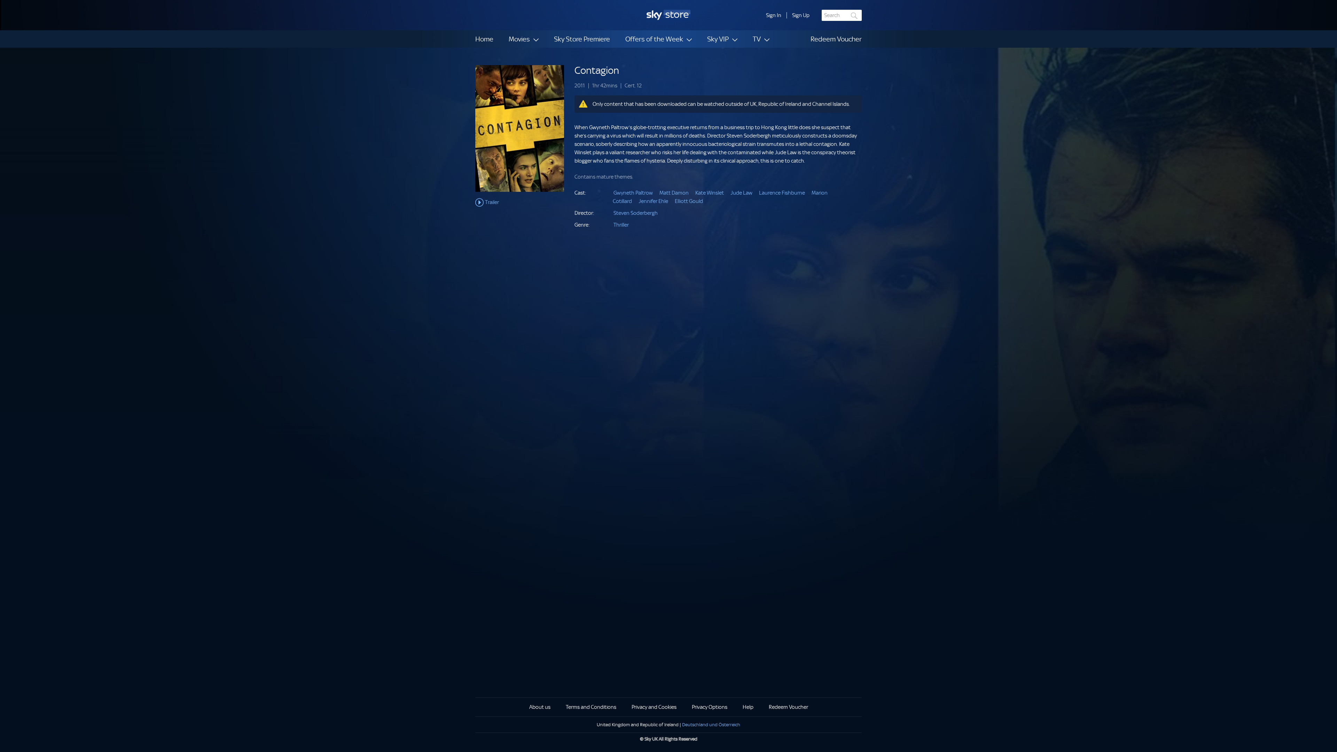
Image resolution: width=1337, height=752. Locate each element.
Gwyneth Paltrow (633, 193)
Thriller (621, 225)
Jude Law (741, 193)
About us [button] (539, 707)
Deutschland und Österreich (711, 724)
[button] (774, 15)
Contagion (596, 70)
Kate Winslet (709, 193)
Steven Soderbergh (635, 213)
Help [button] (748, 707)
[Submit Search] (854, 15)
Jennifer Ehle (653, 201)
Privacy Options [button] (709, 707)
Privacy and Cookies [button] (654, 707)
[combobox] (842, 15)
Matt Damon (674, 193)
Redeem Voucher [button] (788, 707)
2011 (579, 85)
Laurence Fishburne (782, 193)
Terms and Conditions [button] (591, 707)
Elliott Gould (689, 201)
